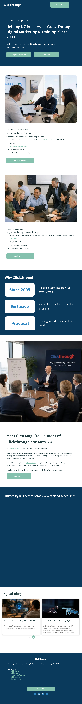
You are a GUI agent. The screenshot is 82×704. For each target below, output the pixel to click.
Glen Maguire (15, 448)
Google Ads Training (18, 675)
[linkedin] (43, 694)
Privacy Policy (16, 679)
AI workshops (31, 463)
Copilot (12, 248)
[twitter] (39, 694)
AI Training (15, 671)
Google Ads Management (18, 146)
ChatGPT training (22, 248)
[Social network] (47, 694)
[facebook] (35, 694)
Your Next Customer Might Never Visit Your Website (21, 621)
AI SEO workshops (48, 140)
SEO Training (15, 677)
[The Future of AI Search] (21, 608)
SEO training (14, 239)
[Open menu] (77, 4)
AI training (13, 245)
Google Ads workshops (17, 242)
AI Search (14, 673)
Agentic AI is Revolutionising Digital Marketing (58, 621)
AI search (27, 140)
